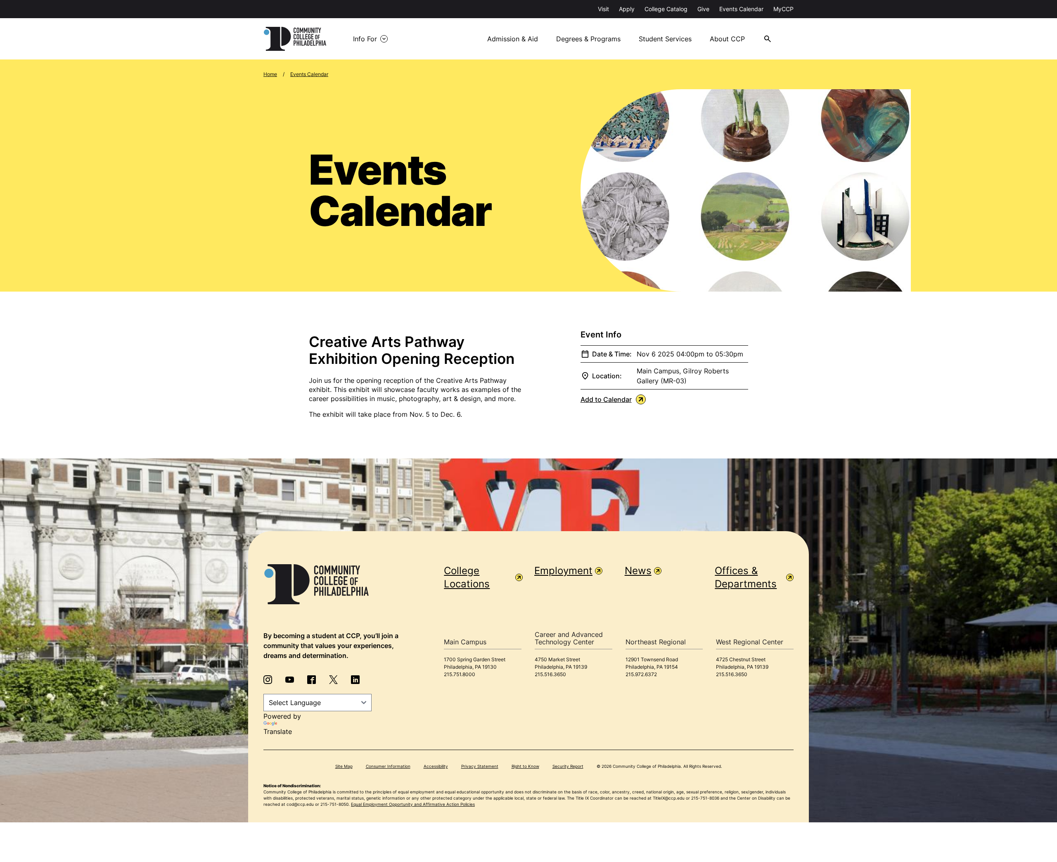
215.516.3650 (550, 674)
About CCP (727, 39)
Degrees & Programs (588, 39)
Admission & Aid (512, 39)
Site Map (344, 766)
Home (270, 74)
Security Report (567, 766)
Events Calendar (741, 8)
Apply (627, 8)
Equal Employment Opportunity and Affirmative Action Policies (413, 804)
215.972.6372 (641, 674)
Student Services (665, 39)
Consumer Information (388, 766)
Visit (603, 8)
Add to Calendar (606, 399)
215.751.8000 (459, 674)
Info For (365, 39)
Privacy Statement (479, 766)
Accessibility (436, 766)
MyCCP (783, 8)
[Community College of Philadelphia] (295, 39)
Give (703, 8)
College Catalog (666, 8)
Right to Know (525, 766)
